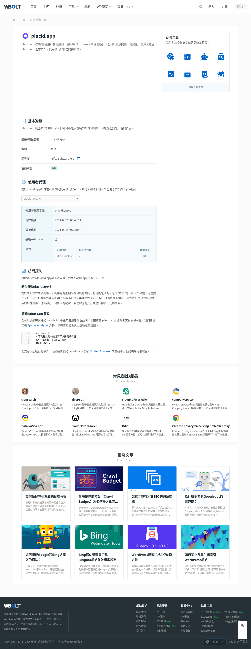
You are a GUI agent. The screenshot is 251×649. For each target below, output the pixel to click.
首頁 (33, 7)
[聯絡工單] (242, 625)
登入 (211, 6)
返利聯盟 (161, 630)
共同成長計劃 (163, 626)
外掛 (59, 7)
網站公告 (185, 630)
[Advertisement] (89, 84)
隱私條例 (141, 626)
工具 (72, 7)
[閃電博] (13, 6)
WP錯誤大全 (207, 621)
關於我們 (141, 612)
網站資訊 (141, 605)
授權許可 (141, 630)
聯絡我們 (141, 616)
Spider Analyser (38, 325)
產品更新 (185, 621)
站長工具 (206, 605)
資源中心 (123, 7)
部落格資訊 (187, 612)
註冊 (225, 6)
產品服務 (161, 605)
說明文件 (185, 626)
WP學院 (102, 7)
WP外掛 (160, 616)
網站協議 (141, 621)
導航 (87, 7)
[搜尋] (201, 6)
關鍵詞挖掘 (207, 626)
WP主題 (160, 612)
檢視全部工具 (196, 87)
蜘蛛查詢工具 (38, 20)
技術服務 (161, 621)
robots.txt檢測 (232, 616)
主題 (46, 7)
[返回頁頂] (242, 634)
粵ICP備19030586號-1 (70, 641)
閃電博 (243, 641)
